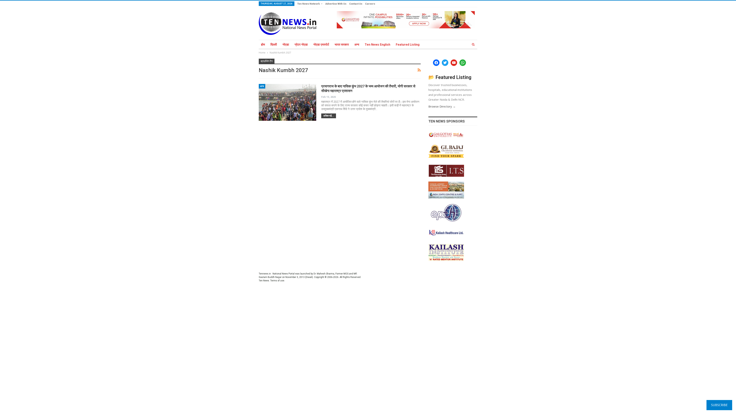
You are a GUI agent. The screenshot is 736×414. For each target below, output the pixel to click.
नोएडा (286, 44)
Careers (370, 3)
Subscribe (719, 405)
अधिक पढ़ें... (328, 115)
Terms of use (277, 280)
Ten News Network (308, 3)
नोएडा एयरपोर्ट (321, 44)
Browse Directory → (442, 106)
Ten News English (377, 44)
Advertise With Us (335, 3)
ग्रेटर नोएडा (301, 44)
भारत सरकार (342, 44)
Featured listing (408, 44)
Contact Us (355, 3)
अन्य (356, 44)
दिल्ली (273, 44)
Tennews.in (265, 273)
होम (263, 44)
